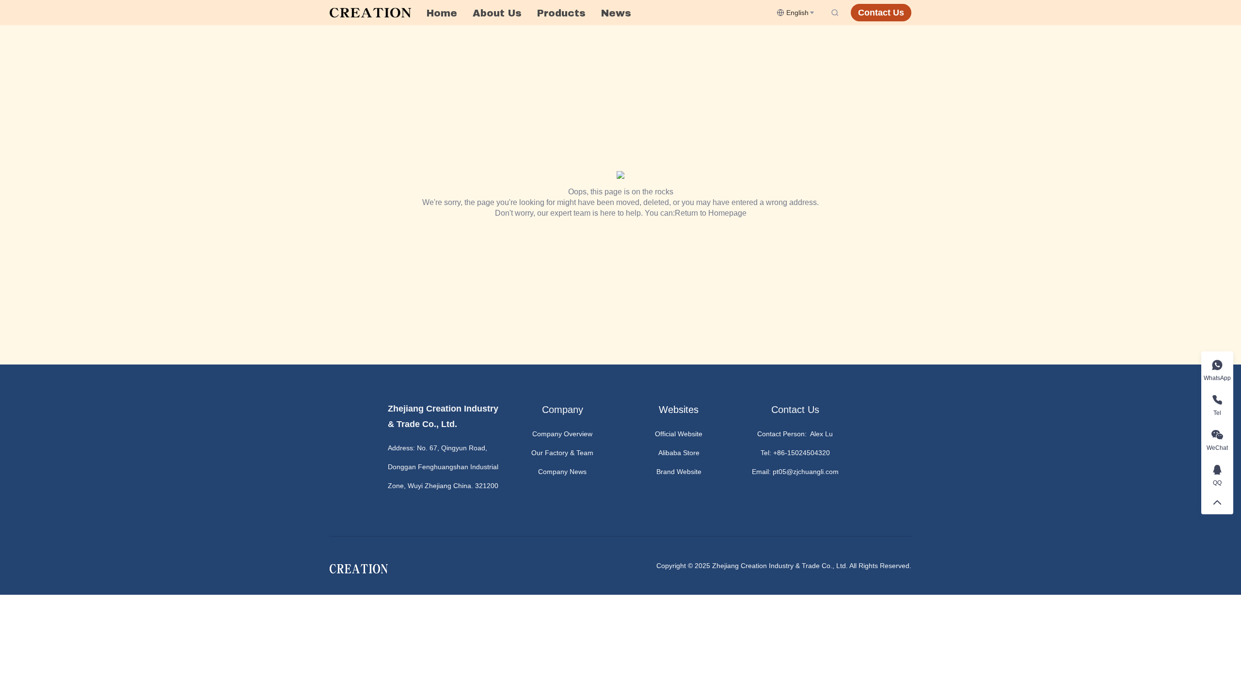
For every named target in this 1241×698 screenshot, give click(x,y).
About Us (497, 13)
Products (561, 13)
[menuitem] (442, 13)
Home (442, 13)
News (616, 13)
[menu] (598, 12)
